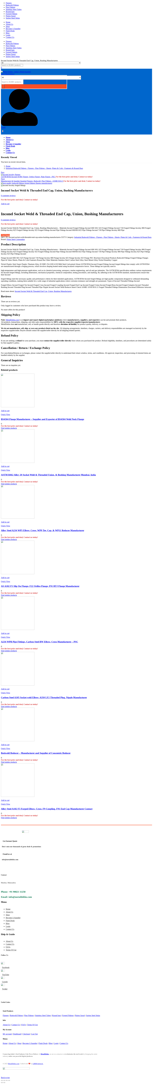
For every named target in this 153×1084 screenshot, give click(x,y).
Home (8, 22)
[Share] (7, 1080)
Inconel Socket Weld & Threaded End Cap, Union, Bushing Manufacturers (43, 291)
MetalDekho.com (12, 320)
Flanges (9, 3)
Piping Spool (11, 16)
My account (7, 1034)
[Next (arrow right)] (4, 1082)
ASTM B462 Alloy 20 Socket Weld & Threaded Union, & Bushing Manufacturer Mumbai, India (48, 475)
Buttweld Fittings (12, 5)
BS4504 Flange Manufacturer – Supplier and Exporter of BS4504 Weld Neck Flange (42, 419)
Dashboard (17, 1034)
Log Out (34, 1034)
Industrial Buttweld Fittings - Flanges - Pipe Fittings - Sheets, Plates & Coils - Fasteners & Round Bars (44, 168)
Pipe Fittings (10, 7)
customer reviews (8, 196)
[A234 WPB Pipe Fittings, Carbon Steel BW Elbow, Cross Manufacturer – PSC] (17, 629)
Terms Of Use (11, 950)
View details (5, 208)
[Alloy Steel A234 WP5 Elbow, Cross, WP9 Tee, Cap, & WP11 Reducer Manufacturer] (17, 518)
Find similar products (9, 428)
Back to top (5, 1078)
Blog (7, 33)
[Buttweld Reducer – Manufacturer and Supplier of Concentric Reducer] (17, 741)
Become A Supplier (13, 29)
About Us (9, 24)
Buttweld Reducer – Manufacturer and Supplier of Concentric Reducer (36, 753)
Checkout (26, 1034)
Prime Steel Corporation (16, 239)
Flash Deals (10, 31)
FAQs (8, 947)
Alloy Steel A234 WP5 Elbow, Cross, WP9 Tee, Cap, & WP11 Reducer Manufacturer (42, 530)
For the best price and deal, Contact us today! (74, 177)
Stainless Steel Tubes (14, 9)
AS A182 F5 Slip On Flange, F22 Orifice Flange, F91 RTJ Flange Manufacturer (40, 586)
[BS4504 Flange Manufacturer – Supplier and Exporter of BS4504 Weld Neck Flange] (17, 407)
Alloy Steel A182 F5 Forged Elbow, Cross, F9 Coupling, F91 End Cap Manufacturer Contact (46, 809)
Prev (2, 172)
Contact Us (10, 37)
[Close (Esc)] (9, 1080)
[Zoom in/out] (2, 1080)
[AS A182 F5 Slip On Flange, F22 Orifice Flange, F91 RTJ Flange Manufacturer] (17, 574)
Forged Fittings (11, 14)
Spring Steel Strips (13, 18)
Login (8, 35)
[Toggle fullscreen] (4, 1080)
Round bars (10, 12)
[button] (5, 411)
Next (3, 179)
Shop (8, 26)
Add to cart (5, 204)
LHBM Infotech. (38, 1064)
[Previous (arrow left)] (2, 1082)
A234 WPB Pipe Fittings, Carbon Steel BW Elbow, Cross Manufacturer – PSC (39, 641)
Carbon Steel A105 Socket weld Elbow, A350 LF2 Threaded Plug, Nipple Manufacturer (44, 697)
